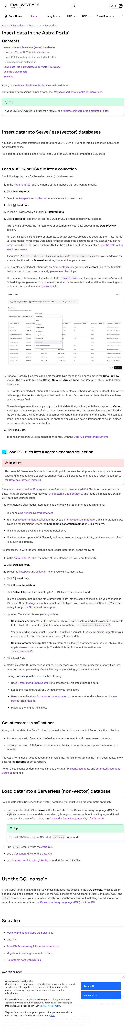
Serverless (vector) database (36, 512)
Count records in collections (20, 62)
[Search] (74, 6)
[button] (123, 977)
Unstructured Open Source (64, 493)
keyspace (24, 198)
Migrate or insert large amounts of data (85, 110)
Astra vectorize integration (81, 519)
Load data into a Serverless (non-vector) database (32, 67)
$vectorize (70, 278)
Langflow (54, 16)
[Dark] (116, 6)
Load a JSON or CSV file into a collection (27, 52)
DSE (86, 16)
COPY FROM (58, 837)
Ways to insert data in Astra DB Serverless (77, 92)
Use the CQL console (15, 71)
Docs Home (13, 16)
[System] (121, 6)
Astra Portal (20, 184)
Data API (47, 853)
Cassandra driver (24, 853)
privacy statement (50, 1005)
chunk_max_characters (94, 625)
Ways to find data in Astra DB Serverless (30, 932)
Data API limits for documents (91, 436)
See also (8, 76)
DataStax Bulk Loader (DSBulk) (30, 860)
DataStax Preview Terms (23, 479)
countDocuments (80, 768)
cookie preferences (60, 999)
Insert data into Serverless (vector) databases (29, 47)
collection (41, 198)
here (53, 1015)
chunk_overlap (20, 651)
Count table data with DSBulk (24, 959)
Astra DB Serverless (13, 25)
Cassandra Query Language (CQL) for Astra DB (76, 818)
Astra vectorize (61, 267)
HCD (71, 16)
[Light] (112, 6)
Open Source (106, 16)
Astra (36, 16)
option (42, 607)
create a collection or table (28, 85)
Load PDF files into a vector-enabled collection (30, 57)
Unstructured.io (23, 489)
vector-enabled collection (35, 519)
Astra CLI (46, 846)
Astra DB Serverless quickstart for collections (33, 946)
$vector (46, 286)
